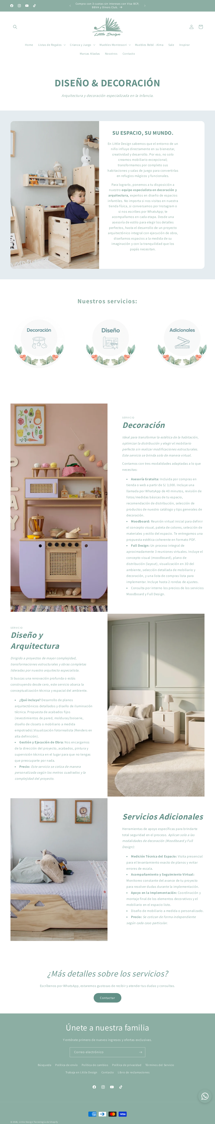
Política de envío (66, 1065)
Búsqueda (44, 1065)
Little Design (26, 1121)
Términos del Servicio (159, 1065)
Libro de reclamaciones (133, 1072)
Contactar (107, 998)
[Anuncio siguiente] (144, 6)
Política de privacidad (126, 1065)
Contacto (107, 1072)
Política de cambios (95, 1065)
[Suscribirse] (140, 1052)
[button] (15, 27)
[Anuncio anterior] (70, 6)
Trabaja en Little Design (81, 1072)
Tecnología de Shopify (46, 1121)
